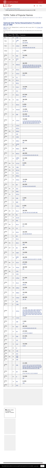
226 (41, 366)
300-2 (29, 309)
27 (27, 259)
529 (27, 368)
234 (32, 47)
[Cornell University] (5, 1)
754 (38, 122)
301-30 (24, 313)
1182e (17, 304)
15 (24, 333)
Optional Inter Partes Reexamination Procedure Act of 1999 (22, 24)
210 (25, 345)
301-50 (30, 313)
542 (33, 66)
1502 (26, 116)
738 (35, 120)
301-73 (40, 313)
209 (23, 142)
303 (27, 233)
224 (25, 337)
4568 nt (17, 292)
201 (27, 366)
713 (24, 120)
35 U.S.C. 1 (6, 28)
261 (23, 42)
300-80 (38, 309)
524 (25, 66)
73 (27, 333)
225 (39, 366)
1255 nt (17, 206)
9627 (17, 326)
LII (4, 8)
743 (23, 122)
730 (28, 120)
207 (33, 366)
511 (34, 65)
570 (35, 67)
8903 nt (17, 175)
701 (23, 289)
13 (31, 365)
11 (29, 365)
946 (25, 88)
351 (23, 111)
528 (25, 368)
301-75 (27, 314)
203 (26, 47)
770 (35, 123)
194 (25, 299)
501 (26, 65)
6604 (17, 202)
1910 (24, 150)
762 (27, 123)
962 (17, 214)
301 (25, 96)
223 (23, 337)
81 (23, 101)
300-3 (32, 309)
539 (23, 160)
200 (25, 47)
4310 (17, 353)
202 (29, 366)
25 (24, 259)
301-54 (28, 311)
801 (35, 212)
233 (23, 186)
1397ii (17, 274)
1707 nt (17, 45)
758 (23, 123)
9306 (17, 336)
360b (17, 365)
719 (26, 120)
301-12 (36, 312)
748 (33, 122)
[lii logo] (7, 5)
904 (23, 57)
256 (23, 378)
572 (38, 67)
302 (30, 155)
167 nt (17, 173)
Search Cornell (40, 2)
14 (33, 365)
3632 (17, 55)
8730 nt (17, 179)
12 (23, 259)
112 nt (17, 50)
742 (39, 120)
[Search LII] (37, 6)
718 (27, 212)
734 (32, 120)
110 (17, 228)
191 (23, 299)
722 (29, 212)
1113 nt (17, 317)
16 (36, 365)
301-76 (38, 311)
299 (23, 367)
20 (37, 365)
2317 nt (17, 217)
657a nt (17, 267)
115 (23, 207)
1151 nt (17, 125)
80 (24, 264)
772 (36, 123)
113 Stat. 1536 (40, 27)
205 (28, 47)
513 (38, 65)
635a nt (17, 131)
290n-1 (17, 191)
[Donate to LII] (34, 6)
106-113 (5, 27)
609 (17, 184)
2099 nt (17, 287)
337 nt (17, 262)
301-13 (39, 312)
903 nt (17, 94)
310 (27, 367)
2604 (17, 301)
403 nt (17, 242)
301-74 (24, 314)
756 (40, 122)
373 (27, 111)
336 (17, 331)
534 (23, 106)
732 (30, 120)
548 (23, 67)
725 (31, 212)
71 (37, 259)
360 (25, 111)
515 (35, 367)
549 (25, 67)
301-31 (27, 313)
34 (24, 155)
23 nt (17, 90)
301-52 (25, 311)
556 (31, 368)
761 (25, 42)
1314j (17, 271)
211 (37, 366)
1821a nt (18, 109)
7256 (17, 321)
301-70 (32, 311)
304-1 (30, 314)
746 (29, 122)
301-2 (26, 312)
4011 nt (17, 170)
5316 (17, 385)
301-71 (35, 311)
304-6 (25, 315)
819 (23, 268)
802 (36, 212)
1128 (17, 350)
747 (31, 122)
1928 (17, 359)
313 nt (17, 87)
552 (31, 67)
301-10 (29, 312)
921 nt (17, 210)
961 (27, 42)
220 (30, 47)
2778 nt (17, 278)
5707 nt (17, 311)
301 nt (17, 282)
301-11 (32, 312)
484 (17, 247)
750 (35, 122)
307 (35, 155)
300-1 (26, 309)
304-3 (36, 314)
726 (33, 212)
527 (27, 66)
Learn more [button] (36, 465)
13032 (17, 99)
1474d (17, 136)
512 (36, 65)
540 (29, 66)
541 (31, 66)
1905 (24, 244)
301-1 (24, 312)
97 (25, 264)
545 (38, 66)
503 (28, 65)
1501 (24, 116)
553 (33, 67)
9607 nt (17, 153)
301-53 (33, 313)
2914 (17, 188)
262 (29, 186)
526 (23, 368)
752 (36, 122)
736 (34, 120)
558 (33, 368)
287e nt (17, 69)
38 (23, 65)
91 (23, 254)
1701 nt (17, 120)
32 (31, 259)
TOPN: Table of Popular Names (13, 8)
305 (33, 155)
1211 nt (17, 163)
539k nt (17, 140)
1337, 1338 (17, 357)
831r (17, 381)
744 (25, 122)
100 (39, 259)
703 (25, 212)
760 (25, 123)
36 (32, 259)
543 (35, 66)
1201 (17, 340)
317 (23, 226)
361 (25, 284)
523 (23, 66)
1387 (17, 134)
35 (26, 155)
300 (23, 96)
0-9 (4, 17)
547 (40, 66)
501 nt (17, 80)
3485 (24, 199)
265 (33, 186)
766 (31, 123)
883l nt (17, 83)
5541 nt (17, 104)
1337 (17, 344)
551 (29, 67)
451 (37, 155)
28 (28, 259)
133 (17, 77)
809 (38, 368)
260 (25, 186)
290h (17, 114)
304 (32, 155)
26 (25, 259)
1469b (17, 167)
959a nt (17, 148)
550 (27, 67)
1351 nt (17, 73)
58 (23, 47)
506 (32, 65)
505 (30, 65)
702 (23, 212)
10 (27, 365)
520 (36, 367)
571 (36, 67)
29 (30, 259)
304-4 (38, 314)
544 (36, 66)
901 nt (17, 224)
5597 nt (17, 128)
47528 (17, 252)
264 (31, 186)
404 (40, 259)
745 (27, 122)
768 (33, 123)
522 (40, 65)
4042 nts (18, 64)
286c (17, 220)
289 (17, 236)
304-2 (33, 314)
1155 (17, 37)
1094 (17, 198)
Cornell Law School (12, 1)
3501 (24, 164)
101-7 (24, 309)
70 (35, 259)
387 (23, 249)
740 (37, 120)
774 (38, 123)
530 (29, 368)
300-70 (35, 309)
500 (25, 65)
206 (31, 366)
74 (29, 333)
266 (34, 47)
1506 (28, 116)
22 (23, 75)
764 (29, 123)
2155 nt (17, 297)
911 (23, 88)
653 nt (17, 232)
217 (23, 294)
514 (33, 367)
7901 (24, 383)
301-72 (37, 313)
